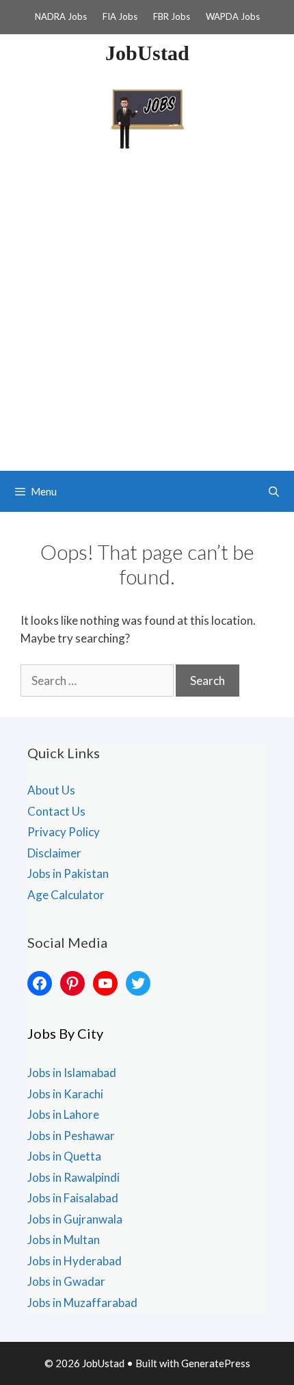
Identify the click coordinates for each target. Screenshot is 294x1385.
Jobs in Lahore (63, 1114)
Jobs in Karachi (65, 1094)
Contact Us (56, 811)
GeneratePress (215, 1363)
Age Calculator (66, 895)
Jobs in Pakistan (68, 873)
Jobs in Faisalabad (72, 1198)
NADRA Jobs (61, 16)
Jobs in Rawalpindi (73, 1177)
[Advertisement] (147, 317)
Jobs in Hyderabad (74, 1261)
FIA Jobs (120, 16)
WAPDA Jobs (233, 16)
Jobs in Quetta (64, 1156)
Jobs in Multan (63, 1239)
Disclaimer (54, 853)
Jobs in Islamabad (71, 1072)
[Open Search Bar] (274, 491)
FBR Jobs (171, 16)
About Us (51, 790)
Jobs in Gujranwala (74, 1219)
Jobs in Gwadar (66, 1281)
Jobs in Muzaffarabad (82, 1302)
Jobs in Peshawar (71, 1135)
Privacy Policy (63, 832)
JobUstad (147, 53)
